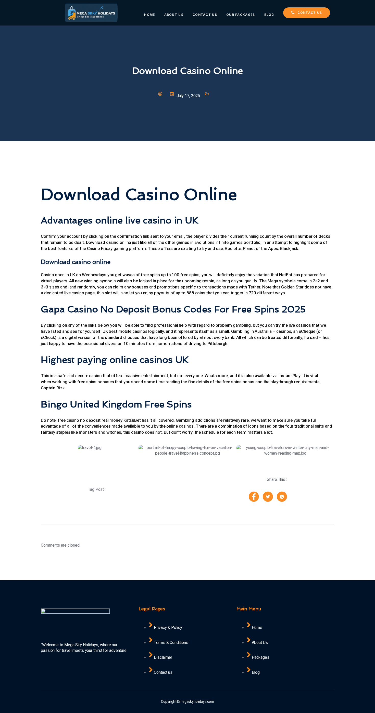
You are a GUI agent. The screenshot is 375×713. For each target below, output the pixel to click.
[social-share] (254, 497)
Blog (269, 15)
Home (149, 15)
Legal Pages (152, 608)
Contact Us (205, 15)
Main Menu (248, 608)
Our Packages (240, 15)
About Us (173, 15)
